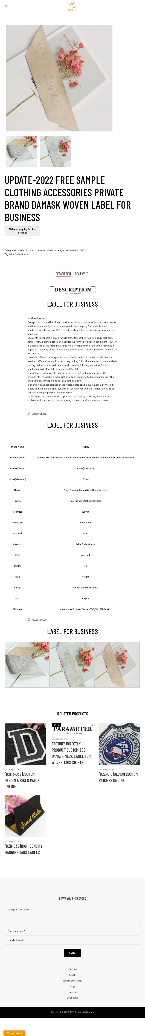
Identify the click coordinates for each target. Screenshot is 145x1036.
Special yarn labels (72, 980)
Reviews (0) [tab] (82, 274)
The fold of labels (86, 357)
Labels (20, 250)
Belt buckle (72, 997)
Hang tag (72, 992)
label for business (18, 254)
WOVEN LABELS (78, 250)
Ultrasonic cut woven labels (39, 250)
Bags (72, 986)
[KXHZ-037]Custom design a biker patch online (22, 780)
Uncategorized (61, 250)
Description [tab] (63, 274)
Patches (72, 969)
